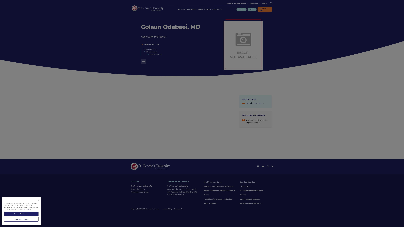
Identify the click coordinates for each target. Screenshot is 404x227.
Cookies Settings (21, 219)
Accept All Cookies (21, 214)
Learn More (27, 209)
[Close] (38, 200)
